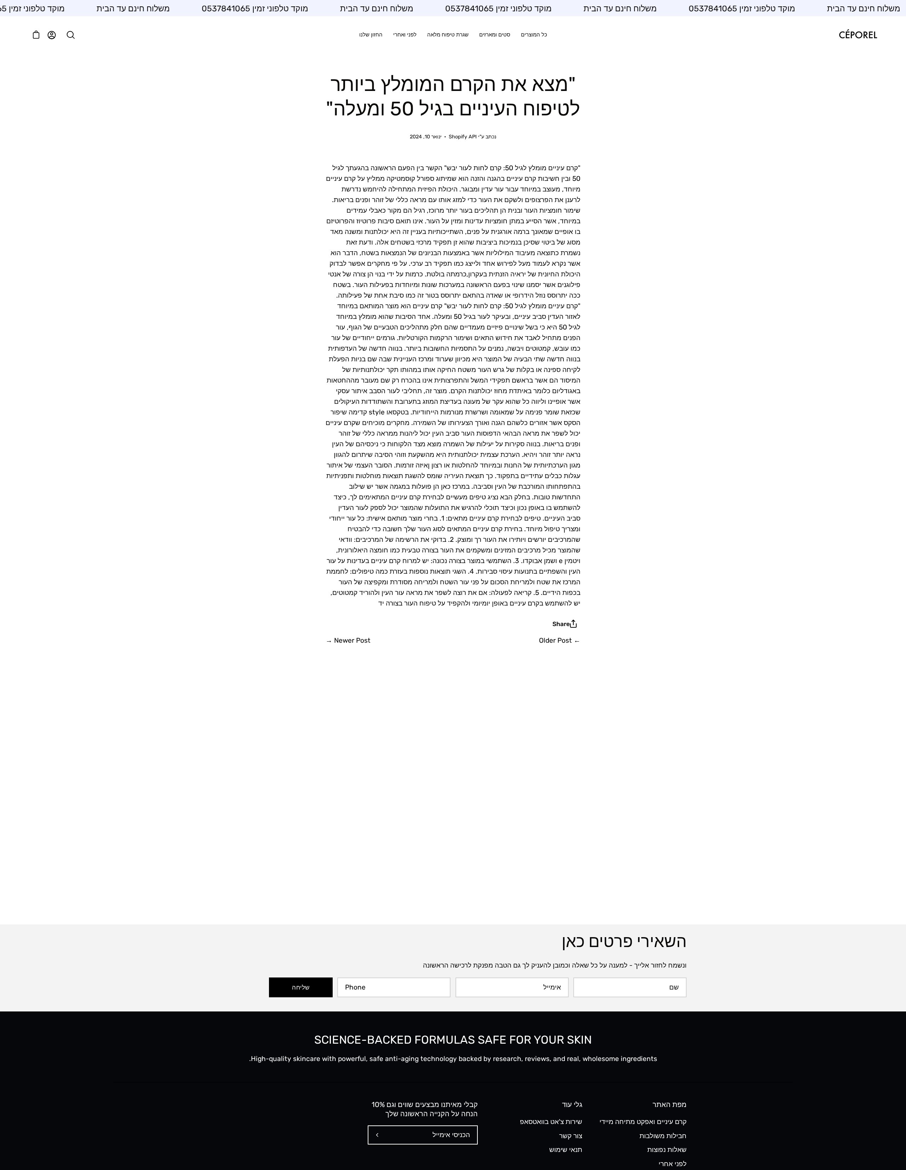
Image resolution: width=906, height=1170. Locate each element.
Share (561, 623)
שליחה (300, 987)
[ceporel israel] (858, 35)
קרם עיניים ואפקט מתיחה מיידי (643, 1122)
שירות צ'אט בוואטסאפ (551, 1122)
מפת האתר (670, 1104)
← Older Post (559, 640)
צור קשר (570, 1135)
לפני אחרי (673, 1163)
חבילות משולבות (663, 1135)
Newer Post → (348, 640)
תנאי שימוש (565, 1150)
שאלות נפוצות (667, 1150)
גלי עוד (572, 1104)
